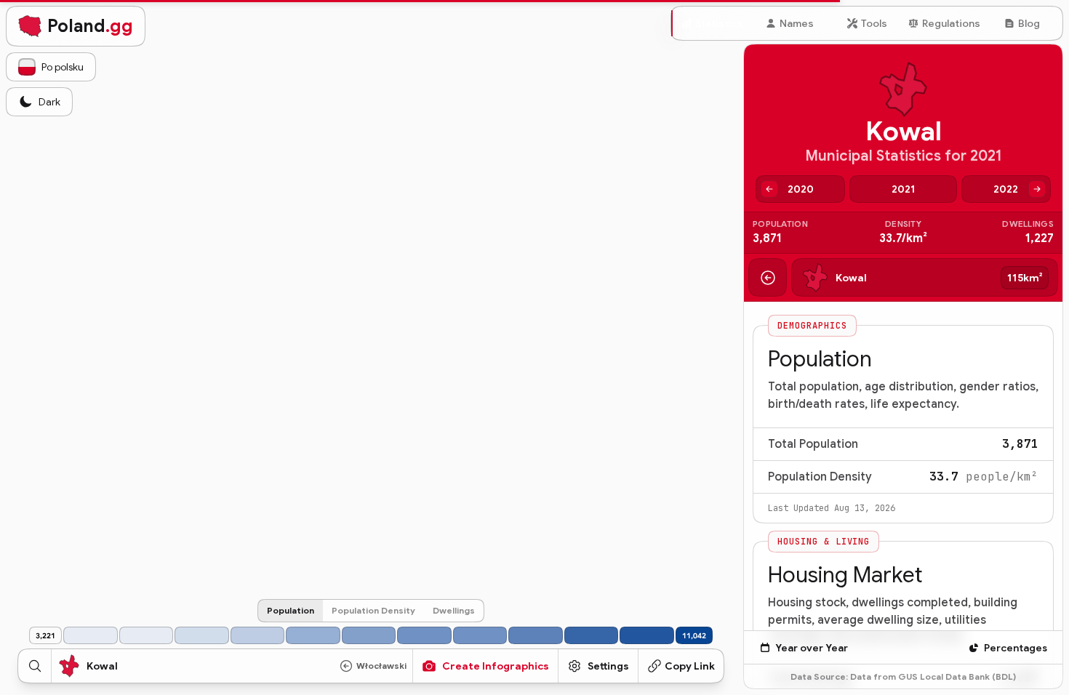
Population (290, 610)
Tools (874, 23)
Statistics (719, 23)
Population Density (373, 610)
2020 (801, 189)
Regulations (951, 23)
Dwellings (454, 610)
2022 (1005, 189)
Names (797, 23)
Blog (1029, 23)
